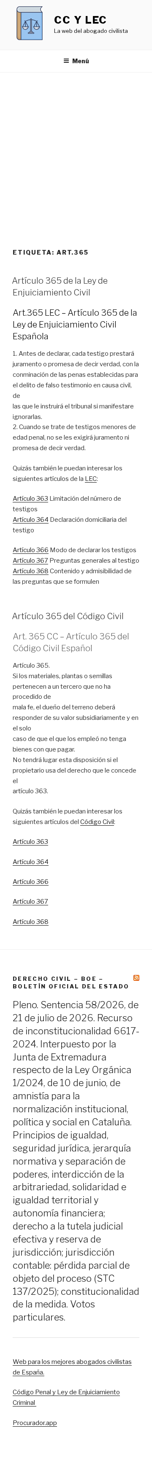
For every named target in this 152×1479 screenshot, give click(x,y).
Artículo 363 (30, 498)
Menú (80, 60)
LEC (91, 479)
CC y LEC (80, 20)
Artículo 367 (30, 560)
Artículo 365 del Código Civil (68, 616)
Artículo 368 (31, 571)
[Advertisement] (76, 152)
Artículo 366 (31, 550)
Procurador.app (35, 1423)
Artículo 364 (31, 519)
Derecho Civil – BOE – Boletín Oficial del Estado (71, 982)
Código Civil (97, 822)
